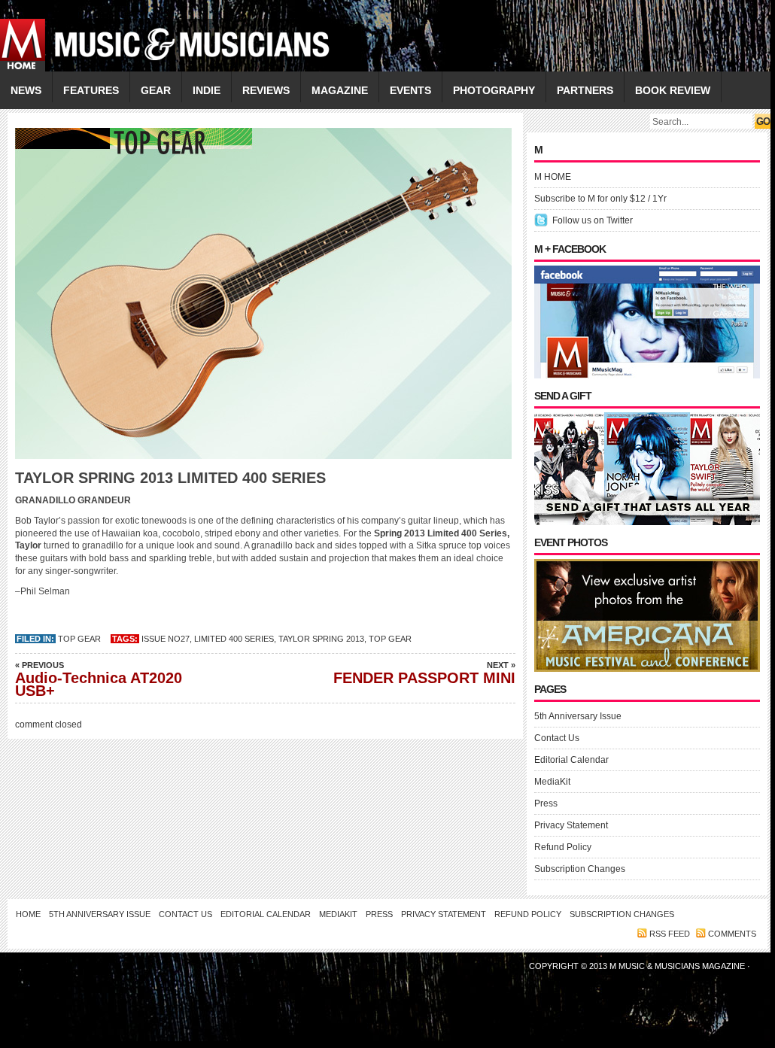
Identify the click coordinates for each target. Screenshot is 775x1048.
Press (546, 803)
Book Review (672, 90)
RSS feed (669, 933)
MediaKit (552, 781)
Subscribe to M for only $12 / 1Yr (600, 198)
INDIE (206, 90)
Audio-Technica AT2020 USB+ (98, 680)
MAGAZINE (340, 90)
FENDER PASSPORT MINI (424, 673)
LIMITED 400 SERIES (234, 638)
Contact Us (556, 738)
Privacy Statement (571, 825)
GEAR (156, 90)
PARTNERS (585, 90)
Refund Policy (562, 847)
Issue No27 (165, 638)
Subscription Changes (579, 869)
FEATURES (91, 90)
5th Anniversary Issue (578, 716)
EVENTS (410, 90)
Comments (732, 933)
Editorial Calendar (571, 760)
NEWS (26, 90)
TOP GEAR (390, 638)
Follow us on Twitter (592, 220)
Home (28, 914)
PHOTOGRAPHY (494, 90)
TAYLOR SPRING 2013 (321, 638)
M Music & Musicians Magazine (678, 966)
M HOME (552, 177)
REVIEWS (266, 90)
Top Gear (79, 638)
